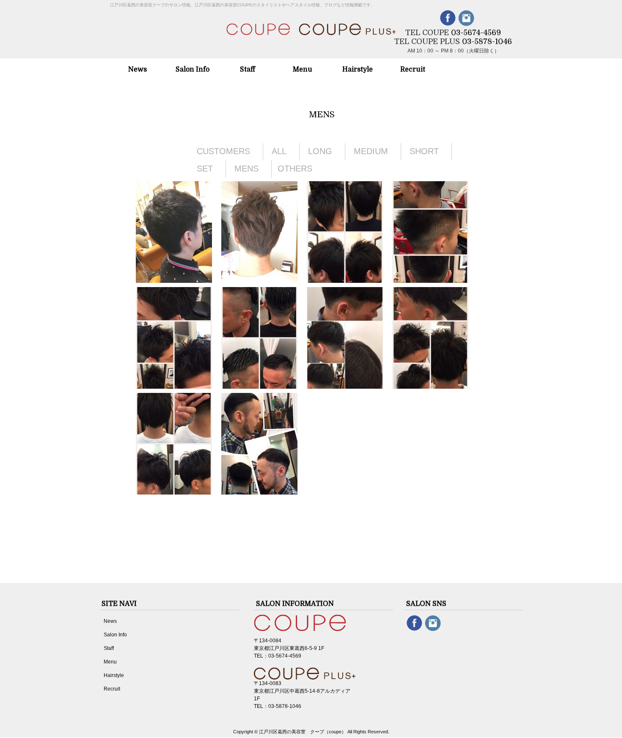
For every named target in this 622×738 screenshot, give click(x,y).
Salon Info (115, 635)
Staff (109, 648)
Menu (110, 662)
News (110, 621)
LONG (320, 151)
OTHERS (295, 168)
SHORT (424, 151)
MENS (246, 168)
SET (205, 168)
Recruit (112, 689)
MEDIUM (371, 151)
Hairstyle (114, 675)
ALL (279, 151)
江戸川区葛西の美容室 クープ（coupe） (302, 731)
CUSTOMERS (223, 151)
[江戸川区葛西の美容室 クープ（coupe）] (311, 25)
